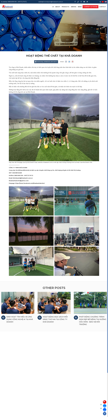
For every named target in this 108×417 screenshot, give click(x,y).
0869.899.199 (12, 2)
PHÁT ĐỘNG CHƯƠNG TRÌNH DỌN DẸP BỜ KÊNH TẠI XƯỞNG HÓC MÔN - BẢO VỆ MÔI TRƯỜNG (56, 320)
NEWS (80, 7)
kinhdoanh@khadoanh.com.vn (53, 2)
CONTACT (102, 7)
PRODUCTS (65, 7)
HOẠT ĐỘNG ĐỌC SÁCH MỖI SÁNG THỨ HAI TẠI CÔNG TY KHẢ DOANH (18, 319)
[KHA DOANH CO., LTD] (7, 6)
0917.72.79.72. (22, 2)
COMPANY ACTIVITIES (90, 7)
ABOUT (57, 7)
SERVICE (73, 7)
